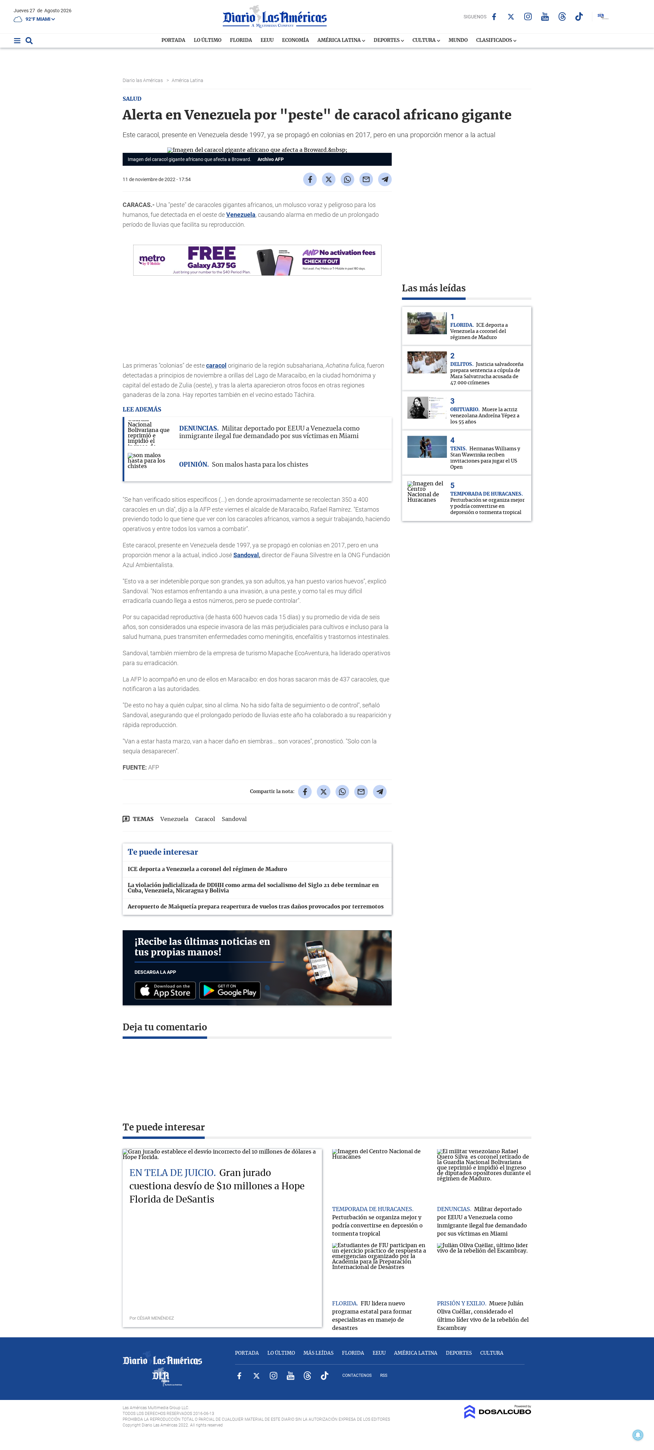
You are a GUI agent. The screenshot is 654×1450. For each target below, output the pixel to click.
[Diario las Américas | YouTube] (545, 16)
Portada (173, 40)
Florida (241, 40)
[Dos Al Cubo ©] (497, 1417)
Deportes (387, 40)
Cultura (424, 40)
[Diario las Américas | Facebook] (494, 16)
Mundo (458, 40)
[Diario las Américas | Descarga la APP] (167, 991)
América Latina (339, 40)
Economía (295, 40)
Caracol (205, 819)
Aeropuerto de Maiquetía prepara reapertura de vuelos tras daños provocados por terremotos (256, 906)
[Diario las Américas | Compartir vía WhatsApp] (347, 179)
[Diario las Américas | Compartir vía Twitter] (329, 179)
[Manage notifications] (638, 1435)
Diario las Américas (143, 80)
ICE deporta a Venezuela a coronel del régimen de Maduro (207, 869)
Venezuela (240, 214)
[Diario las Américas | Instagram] (528, 16)
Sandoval (246, 555)
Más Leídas (318, 1353)
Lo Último (207, 40)
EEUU (267, 40)
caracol (216, 365)
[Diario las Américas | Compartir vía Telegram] (385, 179)
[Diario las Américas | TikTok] (579, 16)
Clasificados (494, 40)
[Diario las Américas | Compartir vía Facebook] (310, 179)
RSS (383, 1375)
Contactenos (357, 1375)
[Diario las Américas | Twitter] (511, 16)
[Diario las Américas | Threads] (562, 16)
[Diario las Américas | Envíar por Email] (366, 179)
